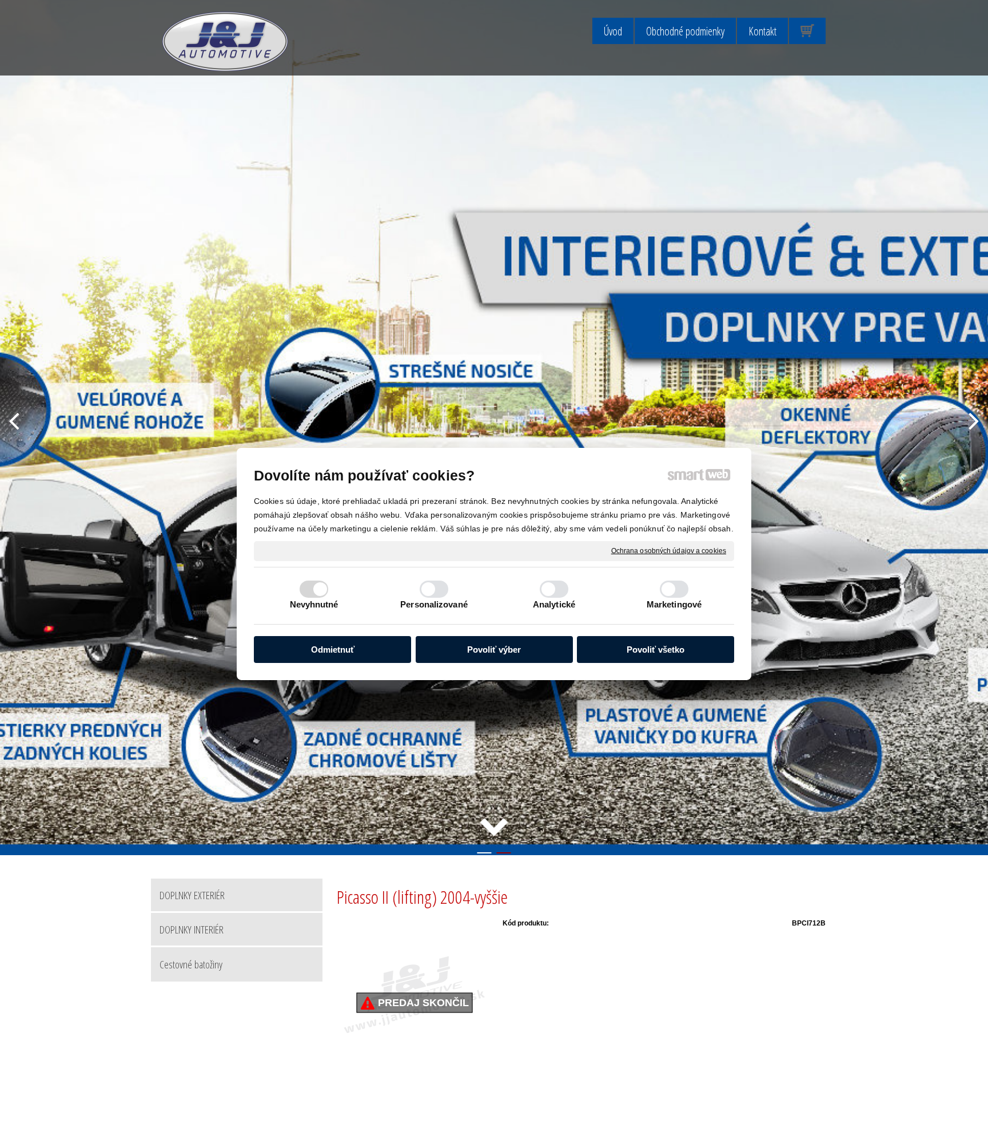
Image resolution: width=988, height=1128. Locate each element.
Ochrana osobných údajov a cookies (668, 551)
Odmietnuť (332, 650)
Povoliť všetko (655, 650)
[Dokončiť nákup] (807, 31)
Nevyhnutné (314, 604)
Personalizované (434, 604)
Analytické (554, 604)
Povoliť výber (494, 650)
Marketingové (674, 604)
